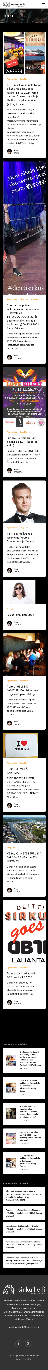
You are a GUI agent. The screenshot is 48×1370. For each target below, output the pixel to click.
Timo (8, 1210)
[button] (43, 4)
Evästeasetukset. (32, 1355)
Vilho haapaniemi (13, 1191)
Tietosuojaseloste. (16, 1355)
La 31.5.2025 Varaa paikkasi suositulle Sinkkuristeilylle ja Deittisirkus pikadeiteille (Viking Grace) (24, 1260)
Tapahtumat (25, 79)
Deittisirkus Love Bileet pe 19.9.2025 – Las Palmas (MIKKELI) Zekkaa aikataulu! (24, 1213)
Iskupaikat (24, 299)
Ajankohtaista (13, 79)
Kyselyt (10, 609)
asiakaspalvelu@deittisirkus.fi (24, 1327)
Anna (16, 150)
